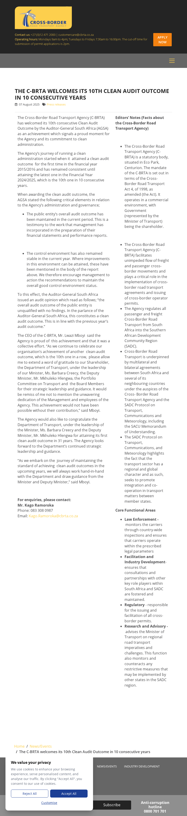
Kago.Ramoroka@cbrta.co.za (53, 515)
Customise (49, 803)
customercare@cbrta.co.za (76, 35)
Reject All (30, 793)
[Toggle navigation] (172, 60)
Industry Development (142, 766)
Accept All (68, 793)
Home (19, 746)
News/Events (41, 746)
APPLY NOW (162, 39)
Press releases (56, 104)
